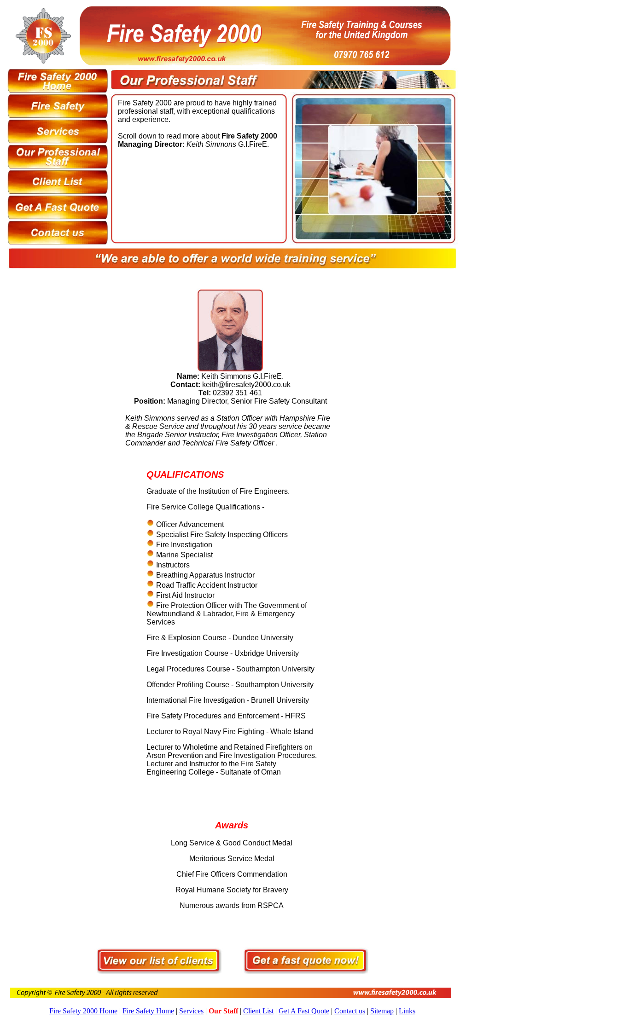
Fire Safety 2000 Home (83, 1011)
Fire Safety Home (148, 1011)
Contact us (349, 1011)
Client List (258, 1011)
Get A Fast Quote (304, 1011)
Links (407, 1011)
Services (191, 1011)
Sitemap (382, 1011)
